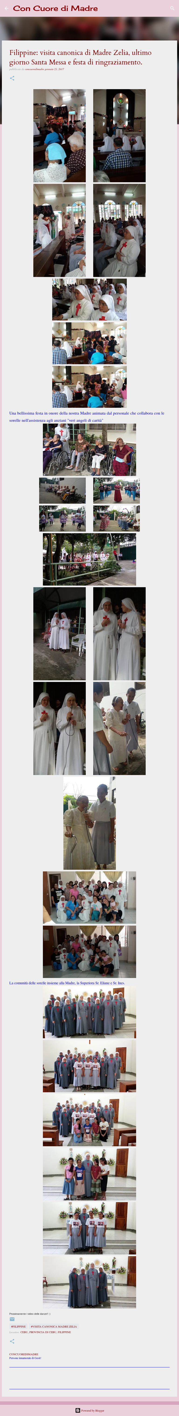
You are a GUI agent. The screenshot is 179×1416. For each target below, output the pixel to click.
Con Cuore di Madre (55, 8)
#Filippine (18, 1326)
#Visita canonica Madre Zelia (54, 1326)
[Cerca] (104, 8)
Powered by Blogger (92, 1410)
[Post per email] (12, 1321)
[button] (12, 78)
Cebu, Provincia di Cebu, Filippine (46, 1332)
